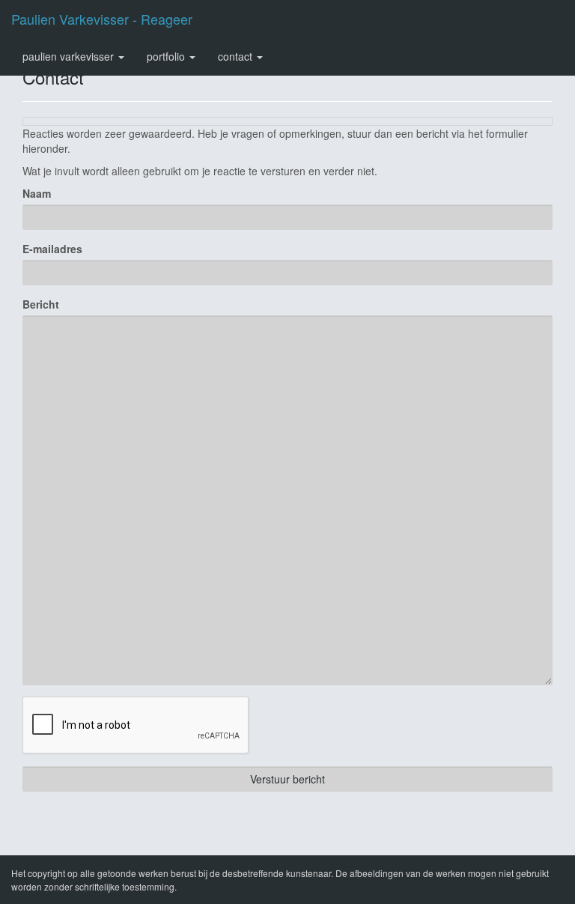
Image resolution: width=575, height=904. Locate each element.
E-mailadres (52, 248)
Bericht (40, 304)
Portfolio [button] (167, 56)
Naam (36, 193)
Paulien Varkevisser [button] (69, 56)
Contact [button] (236, 56)
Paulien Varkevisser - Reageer (101, 18)
